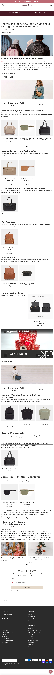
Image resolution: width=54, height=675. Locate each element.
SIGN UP (27, 587)
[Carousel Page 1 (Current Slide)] (26, 146)
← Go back (4, 19)
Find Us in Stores (6, 634)
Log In (30, 614)
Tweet (23, 604)
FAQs (3, 628)
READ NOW (40, 104)
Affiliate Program (32, 638)
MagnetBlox (31, 642)
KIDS (27, 9)
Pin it (32, 604)
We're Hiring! (31, 634)
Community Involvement (34, 630)
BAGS (16, 9)
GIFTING (39, 9)
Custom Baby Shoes (33, 640)
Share (28, 604)
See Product (9, 144)
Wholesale (31, 636)
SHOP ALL (10, 9)
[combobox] (13, 582)
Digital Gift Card (32, 616)
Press (29, 646)
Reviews (30, 644)
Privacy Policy (31, 620)
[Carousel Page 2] (27, 146)
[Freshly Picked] (27, 5)
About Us (30, 628)
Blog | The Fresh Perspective (35, 632)
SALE (45, 9)
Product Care (5, 638)
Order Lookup (31, 618)
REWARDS (32, 9)
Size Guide (4, 636)
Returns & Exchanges (7, 640)
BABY (21, 9)
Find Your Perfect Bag (7, 632)
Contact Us (5, 630)
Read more (4, 560)
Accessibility (5, 642)
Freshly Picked (8, 663)
